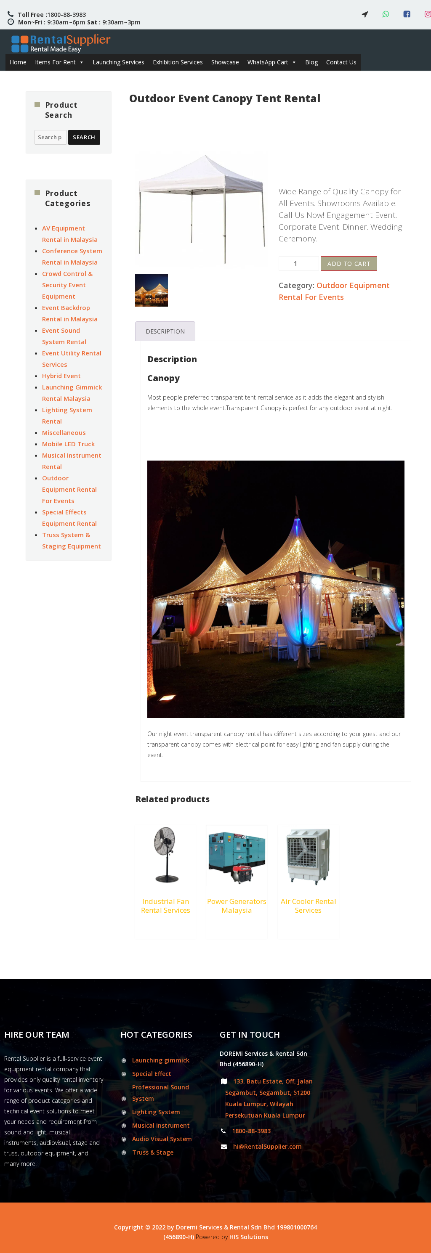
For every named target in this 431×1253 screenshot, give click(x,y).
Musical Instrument (161, 1125)
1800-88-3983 (52, 15)
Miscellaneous (64, 432)
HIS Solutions (248, 1237)
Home (18, 62)
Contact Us (341, 62)
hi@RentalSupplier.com (267, 1146)
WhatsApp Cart (267, 62)
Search (84, 137)
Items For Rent (55, 62)
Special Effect (151, 1074)
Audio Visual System (162, 1139)
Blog (311, 62)
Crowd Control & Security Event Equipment (67, 284)
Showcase (225, 62)
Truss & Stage (152, 1152)
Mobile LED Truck (68, 444)
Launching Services (118, 62)
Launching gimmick (160, 1060)
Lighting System (156, 1112)
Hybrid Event (61, 375)
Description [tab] (165, 331)
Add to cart (348, 264)
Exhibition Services (178, 62)
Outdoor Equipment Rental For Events (69, 489)
